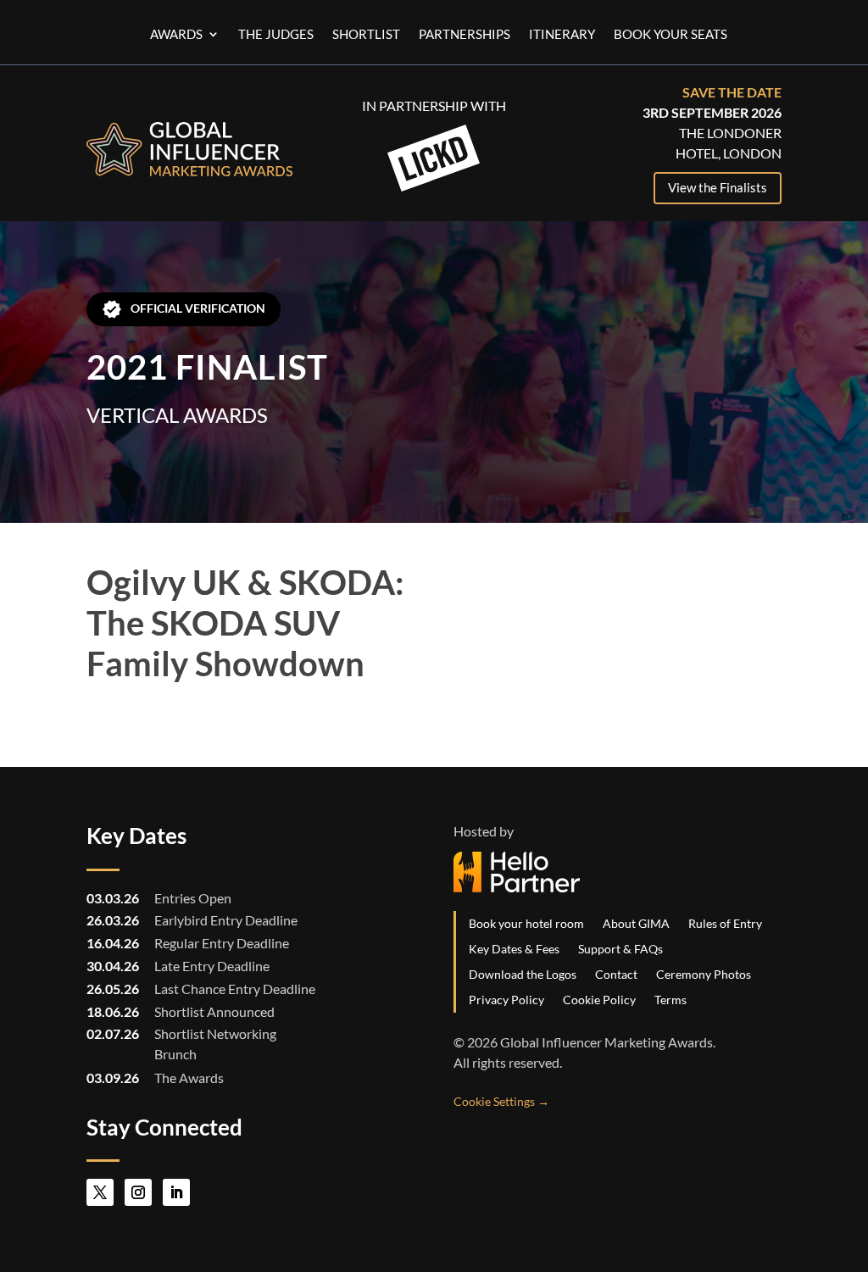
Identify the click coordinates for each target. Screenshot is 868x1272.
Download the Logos (522, 973)
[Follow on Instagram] (138, 1192)
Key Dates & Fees (514, 948)
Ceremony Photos (703, 973)
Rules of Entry (725, 923)
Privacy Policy (506, 999)
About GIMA (636, 923)
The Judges (276, 35)
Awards (176, 35)
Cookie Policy (599, 999)
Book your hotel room (526, 923)
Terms (670, 999)
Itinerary (562, 35)
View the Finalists (717, 187)
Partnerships (464, 35)
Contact (616, 973)
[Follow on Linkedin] (176, 1192)
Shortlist (366, 35)
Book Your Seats (670, 35)
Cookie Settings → (501, 1101)
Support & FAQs (620, 948)
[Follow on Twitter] (100, 1192)
